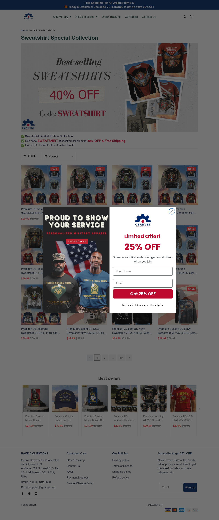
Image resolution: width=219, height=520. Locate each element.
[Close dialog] (172, 211)
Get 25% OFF (143, 294)
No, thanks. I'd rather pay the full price (143, 305)
